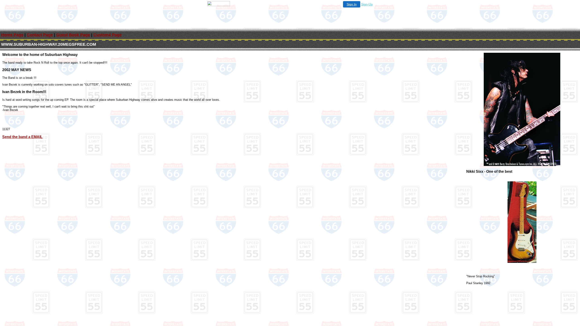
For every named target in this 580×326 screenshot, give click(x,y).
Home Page (12, 35)
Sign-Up (367, 4)
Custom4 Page (107, 35)
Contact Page (40, 35)
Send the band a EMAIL (22, 137)
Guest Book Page (73, 35)
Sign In (352, 4)
